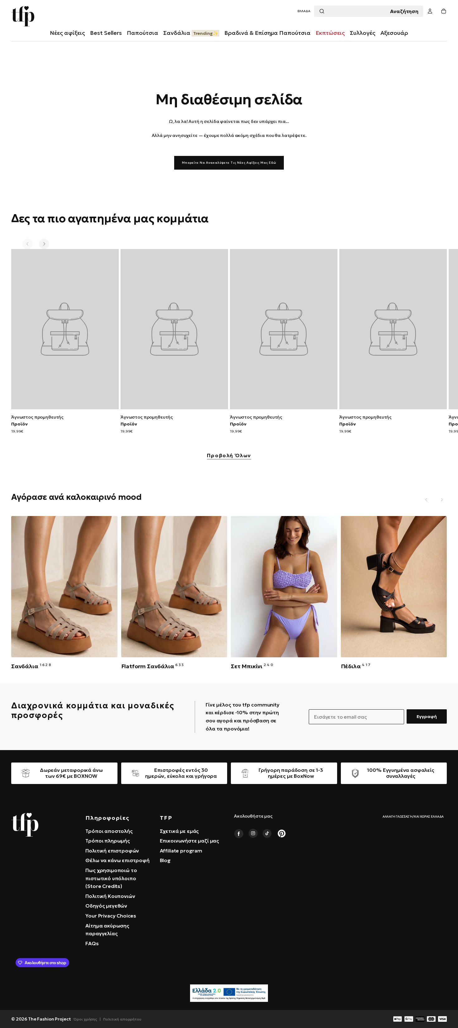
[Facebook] (238, 833)
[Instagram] (253, 833)
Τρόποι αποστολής (108, 831)
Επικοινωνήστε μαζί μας (189, 841)
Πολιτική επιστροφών (112, 850)
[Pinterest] (281, 833)
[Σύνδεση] (430, 11)
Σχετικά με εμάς (179, 831)
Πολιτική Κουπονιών (110, 896)
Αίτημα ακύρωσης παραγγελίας (107, 929)
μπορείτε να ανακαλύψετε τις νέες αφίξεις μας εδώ (229, 163)
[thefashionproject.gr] (24, 825)
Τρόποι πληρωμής (107, 841)
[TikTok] (267, 833)
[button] (304, 11)
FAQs (91, 943)
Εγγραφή (427, 716)
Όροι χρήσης (85, 1019)
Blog (165, 860)
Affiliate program (181, 850)
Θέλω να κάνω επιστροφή (117, 860)
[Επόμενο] (44, 244)
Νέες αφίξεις (67, 32)
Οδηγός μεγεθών (106, 906)
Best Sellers (106, 32)
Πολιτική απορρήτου (122, 1019)
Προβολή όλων (229, 455)
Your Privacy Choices (110, 916)
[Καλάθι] (444, 11)
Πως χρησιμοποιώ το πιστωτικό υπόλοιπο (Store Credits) (111, 878)
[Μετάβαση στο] (65, 329)
